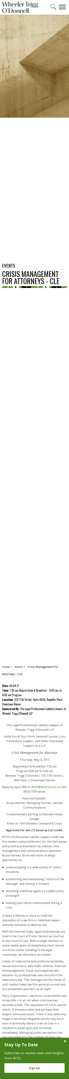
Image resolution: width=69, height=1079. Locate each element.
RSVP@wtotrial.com (44, 787)
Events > (20, 667)
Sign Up (34, 1068)
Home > (7, 667)
